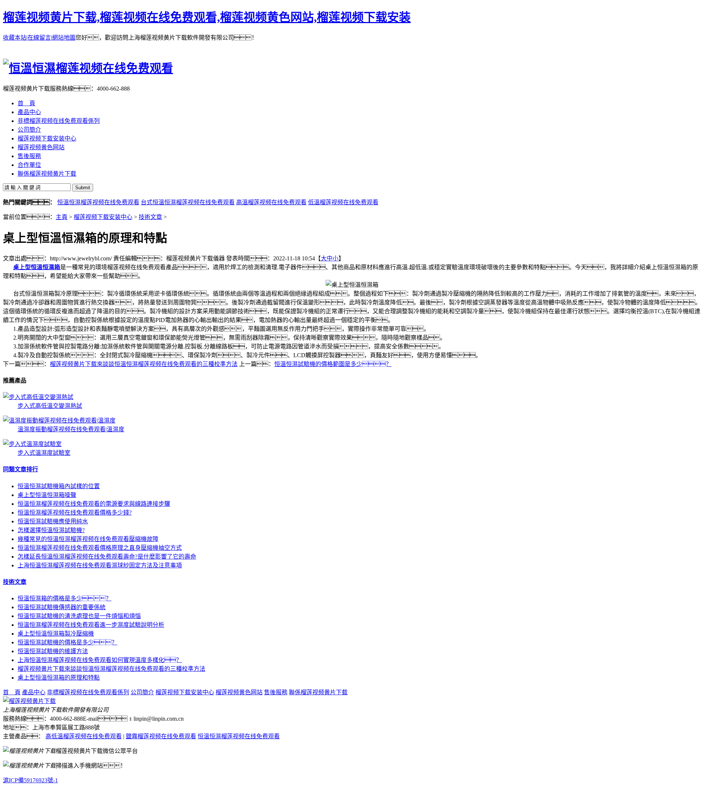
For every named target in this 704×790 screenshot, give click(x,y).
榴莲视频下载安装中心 (103, 217)
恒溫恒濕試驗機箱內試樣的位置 (59, 486)
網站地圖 (64, 37)
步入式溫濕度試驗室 (44, 453)
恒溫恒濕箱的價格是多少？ (64, 598)
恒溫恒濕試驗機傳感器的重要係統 (62, 607)
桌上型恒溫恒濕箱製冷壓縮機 (56, 633)
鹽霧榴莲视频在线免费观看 (161, 736)
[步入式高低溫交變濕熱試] (38, 397)
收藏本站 (14, 37)
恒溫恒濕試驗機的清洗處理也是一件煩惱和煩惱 (79, 616)
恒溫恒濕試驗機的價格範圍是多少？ (333, 364)
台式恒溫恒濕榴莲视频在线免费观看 (188, 202)
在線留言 (39, 37)
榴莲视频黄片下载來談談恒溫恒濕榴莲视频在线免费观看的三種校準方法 (144, 364)
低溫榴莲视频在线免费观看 (343, 202)
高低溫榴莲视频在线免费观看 (83, 736)
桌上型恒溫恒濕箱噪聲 (47, 495)
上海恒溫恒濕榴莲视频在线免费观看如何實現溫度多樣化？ (100, 660)
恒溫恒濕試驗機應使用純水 (53, 521)
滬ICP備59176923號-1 (30, 780)
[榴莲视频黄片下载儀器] (29, 701)
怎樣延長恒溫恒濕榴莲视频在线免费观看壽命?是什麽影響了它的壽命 (107, 556)
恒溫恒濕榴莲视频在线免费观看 (98, 202)
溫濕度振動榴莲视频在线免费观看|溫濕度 (71, 429)
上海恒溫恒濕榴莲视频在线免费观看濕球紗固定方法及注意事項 (100, 565)
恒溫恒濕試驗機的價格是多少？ (67, 642)
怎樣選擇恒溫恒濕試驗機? (51, 530)
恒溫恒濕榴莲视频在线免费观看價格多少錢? (75, 512)
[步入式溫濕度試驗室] (32, 444)
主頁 (61, 217)
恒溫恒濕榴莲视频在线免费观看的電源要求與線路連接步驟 (94, 504)
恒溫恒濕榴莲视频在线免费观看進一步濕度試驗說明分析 (91, 625)
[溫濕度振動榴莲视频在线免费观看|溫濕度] (59, 420)
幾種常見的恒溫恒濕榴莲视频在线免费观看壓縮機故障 (88, 539)
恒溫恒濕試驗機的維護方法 (53, 651)
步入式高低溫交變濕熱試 (50, 406)
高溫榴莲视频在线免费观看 (271, 202)
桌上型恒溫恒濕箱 (36, 267)
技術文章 (150, 217)
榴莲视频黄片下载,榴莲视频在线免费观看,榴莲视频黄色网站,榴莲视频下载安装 (207, 17)
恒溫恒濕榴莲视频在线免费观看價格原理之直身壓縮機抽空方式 (100, 548)
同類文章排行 (20, 469)
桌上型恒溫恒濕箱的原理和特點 (59, 677)
